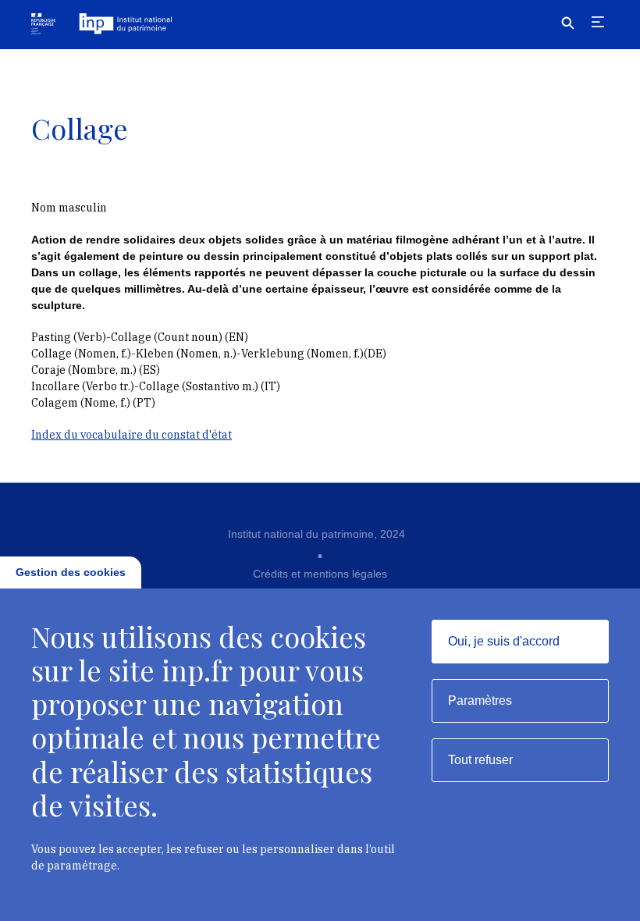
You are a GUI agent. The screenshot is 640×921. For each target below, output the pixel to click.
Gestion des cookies (71, 572)
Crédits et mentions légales (320, 573)
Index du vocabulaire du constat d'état (131, 435)
